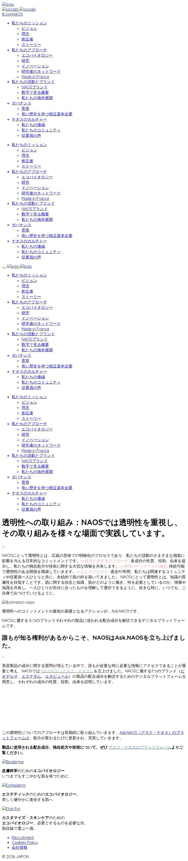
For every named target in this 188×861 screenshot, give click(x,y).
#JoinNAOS (12, 14)
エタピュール (57, 676)
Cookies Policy (25, 842)
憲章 (25, 108)
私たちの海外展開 (37, 97)
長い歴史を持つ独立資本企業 (47, 113)
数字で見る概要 (35, 92)
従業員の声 (31, 135)
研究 (25, 60)
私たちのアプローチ (29, 49)
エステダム (31, 676)
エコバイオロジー (37, 55)
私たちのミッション (29, 23)
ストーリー (31, 44)
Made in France (35, 76)
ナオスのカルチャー (29, 119)
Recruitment (23, 837)
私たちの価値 (33, 124)
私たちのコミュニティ (41, 130)
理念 (25, 33)
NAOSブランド (35, 87)
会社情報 (19, 847)
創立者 (27, 39)
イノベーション (35, 66)
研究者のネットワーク (41, 71)
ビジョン (29, 28)
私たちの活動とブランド (33, 81)
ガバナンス (21, 103)
